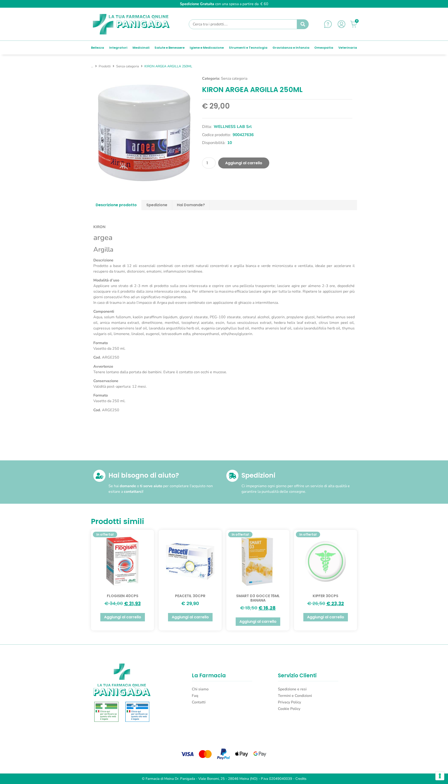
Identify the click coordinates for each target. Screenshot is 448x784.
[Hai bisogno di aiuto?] (99, 476)
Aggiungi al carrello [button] (122, 617)
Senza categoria (127, 66)
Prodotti (105, 66)
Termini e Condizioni (295, 695)
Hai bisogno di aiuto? (143, 475)
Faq (195, 695)
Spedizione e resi (292, 689)
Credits (300, 778)
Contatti (199, 702)
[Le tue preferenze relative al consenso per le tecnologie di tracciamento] (439, 775)
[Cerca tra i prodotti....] (243, 24)
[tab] (116, 205)
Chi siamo (200, 689)
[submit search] (303, 24)
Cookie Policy (289, 708)
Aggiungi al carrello (243, 163)
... (92, 66)
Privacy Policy (289, 702)
